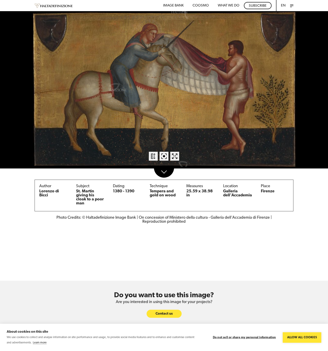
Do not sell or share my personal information (244, 337)
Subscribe (258, 6)
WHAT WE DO (228, 5)
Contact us (164, 314)
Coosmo (201, 5)
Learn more (40, 342)
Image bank (173, 5)
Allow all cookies (302, 337)
